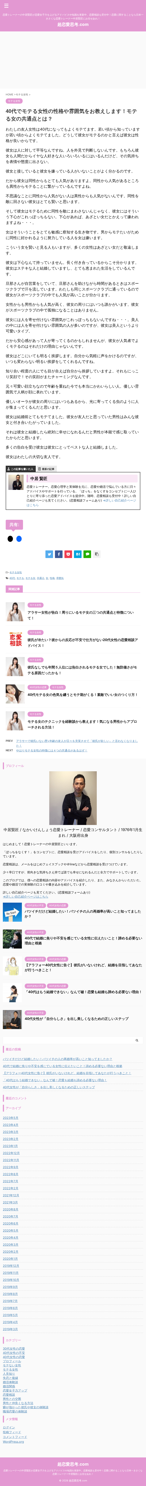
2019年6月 (10, 1308)
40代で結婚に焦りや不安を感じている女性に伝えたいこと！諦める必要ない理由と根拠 (62, 1066)
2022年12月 (11, 1153)
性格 (52, 578)
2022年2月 (10, 1188)
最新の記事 (48, 468)
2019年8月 (10, 1294)
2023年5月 (10, 1118)
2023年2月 (10, 1139)
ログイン (9, 1427)
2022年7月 (10, 1181)
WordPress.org (13, 1442)
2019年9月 (10, 1287)
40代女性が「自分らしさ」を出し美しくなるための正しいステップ (77, 1019)
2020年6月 (10, 1223)
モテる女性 (16, 572)
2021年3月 (10, 1202)
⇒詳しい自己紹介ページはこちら (25, 896)
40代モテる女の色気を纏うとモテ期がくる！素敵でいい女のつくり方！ (83, 695)
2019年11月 (11, 1273)
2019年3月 (10, 1329)
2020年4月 (10, 1237)
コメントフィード (15, 1437)
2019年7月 (10, 1301)
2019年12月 (11, 1266)
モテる (20, 578)
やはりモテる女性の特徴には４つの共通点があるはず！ (51, 750)
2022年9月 (10, 1167)
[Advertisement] (73, 60)
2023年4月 (10, 1125)
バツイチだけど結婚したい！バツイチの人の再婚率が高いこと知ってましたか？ (57, 1059)
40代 (12, 578)
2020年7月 (10, 1216)
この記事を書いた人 (22, 468)
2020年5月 (10, 1230)
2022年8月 (10, 1174)
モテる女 (30, 578)
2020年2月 (10, 1252)
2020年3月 (10, 1244)
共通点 (40, 578)
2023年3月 (10, 1132)
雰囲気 (60, 578)
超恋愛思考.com (73, 24)
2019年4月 (10, 1322)
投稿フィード (12, 1432)
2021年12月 (11, 1195)
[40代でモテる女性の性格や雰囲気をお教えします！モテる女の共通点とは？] (78, 554)
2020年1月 (10, 1259)
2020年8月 (10, 1209)
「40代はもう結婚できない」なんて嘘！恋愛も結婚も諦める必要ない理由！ (83, 992)
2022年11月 (11, 1160)
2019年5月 (10, 1315)
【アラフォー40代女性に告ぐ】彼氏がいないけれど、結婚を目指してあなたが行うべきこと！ (67, 1073)
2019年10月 (11, 1280)
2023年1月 (10, 1146)
